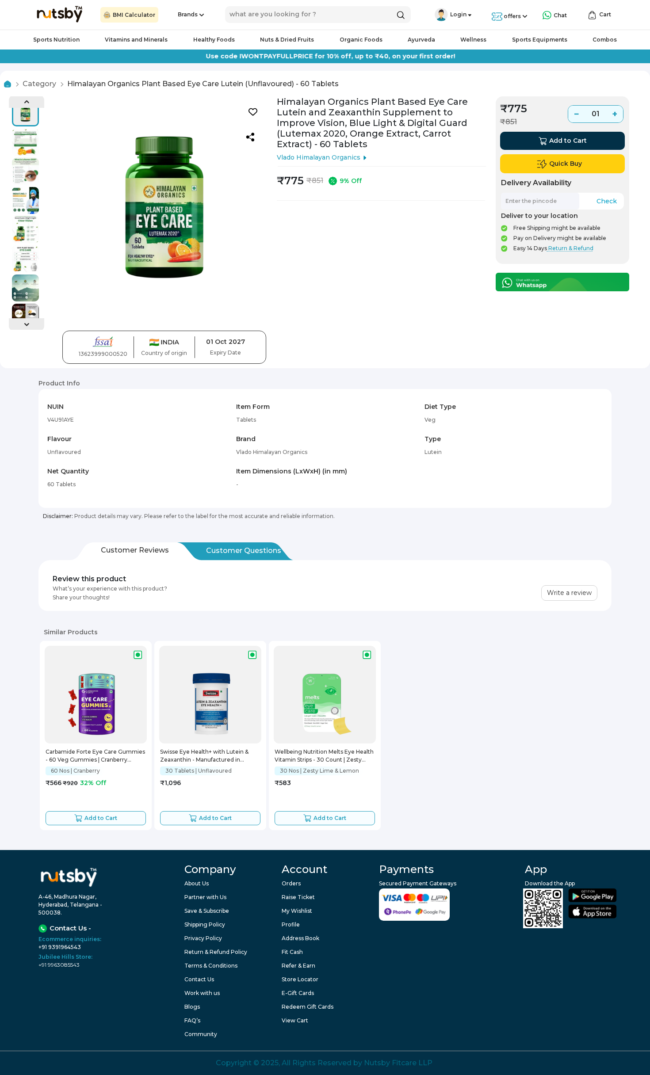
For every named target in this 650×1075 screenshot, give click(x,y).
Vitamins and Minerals (136, 39)
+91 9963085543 (59, 964)
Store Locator (300, 979)
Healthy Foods (214, 39)
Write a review (569, 593)
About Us (196, 883)
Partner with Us (205, 897)
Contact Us (199, 979)
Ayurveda (421, 39)
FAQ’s (192, 1020)
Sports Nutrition (56, 39)
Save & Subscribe (206, 910)
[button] (441, 14)
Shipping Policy (204, 924)
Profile (291, 924)
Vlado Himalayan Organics (318, 157)
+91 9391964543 (59, 947)
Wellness (473, 39)
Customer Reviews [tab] (135, 550)
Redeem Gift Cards (307, 1006)
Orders (291, 883)
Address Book (300, 938)
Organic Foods (361, 39)
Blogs (192, 1006)
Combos (605, 39)
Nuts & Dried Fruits (287, 39)
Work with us (202, 993)
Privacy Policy (203, 938)
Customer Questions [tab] (243, 550)
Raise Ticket (298, 897)
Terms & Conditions (210, 965)
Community (200, 1034)
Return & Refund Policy (215, 952)
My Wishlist (297, 910)
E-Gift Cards (298, 993)
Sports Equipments (539, 39)
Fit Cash (292, 952)
